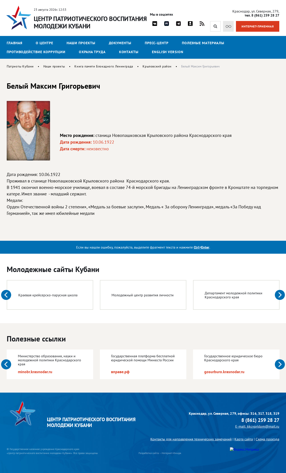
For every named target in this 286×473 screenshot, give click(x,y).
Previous (6, 295)
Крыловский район (157, 66)
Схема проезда (267, 439)
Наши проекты (81, 43)
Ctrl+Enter (201, 247)
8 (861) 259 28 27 (260, 420)
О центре (44, 43)
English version (167, 52)
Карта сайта (243, 439)
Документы (120, 43)
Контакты (129, 52)
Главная (14, 43)
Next (280, 295)
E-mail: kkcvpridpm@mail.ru (257, 426)
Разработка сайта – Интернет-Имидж (160, 453)
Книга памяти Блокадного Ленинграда (103, 66)
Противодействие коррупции (36, 52)
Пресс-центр (156, 43)
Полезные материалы (203, 43)
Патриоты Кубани (20, 66)
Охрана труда (92, 52)
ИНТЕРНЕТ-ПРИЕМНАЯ (258, 26)
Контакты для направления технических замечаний (191, 439)
